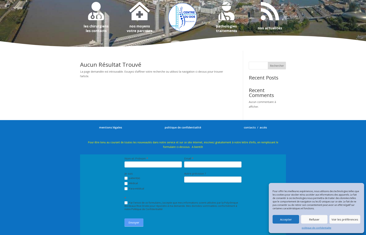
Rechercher (277, 65)
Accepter (286, 219)
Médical (133, 183)
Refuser (314, 219)
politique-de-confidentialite (316, 227)
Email (188, 158)
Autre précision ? (195, 173)
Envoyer (133, 222)
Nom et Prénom (136, 158)
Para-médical (136, 188)
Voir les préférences (344, 219)
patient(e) (134, 178)
